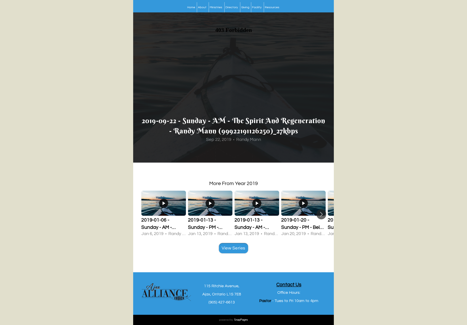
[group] (163, 214)
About (202, 7)
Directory (231, 7)
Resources (272, 7)
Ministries (216, 7)
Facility (257, 7)
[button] (321, 214)
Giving (245, 7)
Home (191, 7)
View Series (233, 248)
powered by (233, 320)
